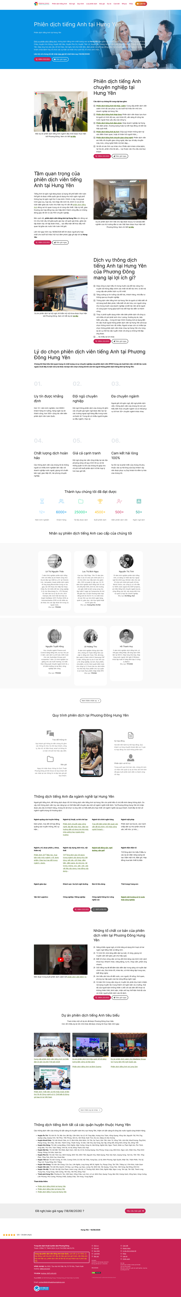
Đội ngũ (96, 1248)
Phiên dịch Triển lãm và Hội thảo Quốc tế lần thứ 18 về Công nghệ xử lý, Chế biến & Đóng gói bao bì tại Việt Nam (51, 1094)
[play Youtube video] (60, 959)
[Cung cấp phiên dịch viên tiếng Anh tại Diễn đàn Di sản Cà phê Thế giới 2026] (52, 1045)
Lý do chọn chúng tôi (129, 1251)
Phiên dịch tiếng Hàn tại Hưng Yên (51, 1189)
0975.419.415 (51, 1273)
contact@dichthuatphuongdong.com (52, 1282)
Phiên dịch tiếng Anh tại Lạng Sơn (124, 1067)
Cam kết (125, 1245)
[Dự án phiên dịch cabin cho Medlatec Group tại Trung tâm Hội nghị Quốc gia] (129, 1045)
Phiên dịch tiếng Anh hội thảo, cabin (111, 106)
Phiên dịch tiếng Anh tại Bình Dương (86, 1067)
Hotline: (44, 1273)
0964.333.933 (45, 1269)
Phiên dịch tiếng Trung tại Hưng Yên (52, 1192)
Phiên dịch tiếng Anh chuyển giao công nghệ (114, 138)
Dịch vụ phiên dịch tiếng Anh (45, 41)
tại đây (73, 136)
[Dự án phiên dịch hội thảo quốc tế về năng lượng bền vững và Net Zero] (90, 1045)
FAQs (124, 1253)
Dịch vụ (96, 1245)
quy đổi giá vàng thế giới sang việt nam (109, 1277)
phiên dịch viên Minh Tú (76, 977)
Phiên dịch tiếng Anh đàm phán (109, 123)
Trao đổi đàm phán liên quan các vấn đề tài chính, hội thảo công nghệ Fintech (105, 826)
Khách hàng (126, 1248)
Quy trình (97, 1251)
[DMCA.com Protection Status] (96, 1273)
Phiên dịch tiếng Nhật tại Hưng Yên (52, 1186)
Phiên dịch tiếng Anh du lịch (107, 132)
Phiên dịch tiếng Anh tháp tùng (109, 114)
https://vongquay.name (96, 1277)
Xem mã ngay (95, 1267)
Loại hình (97, 1253)
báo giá (61, 54)
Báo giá (96, 1256)
